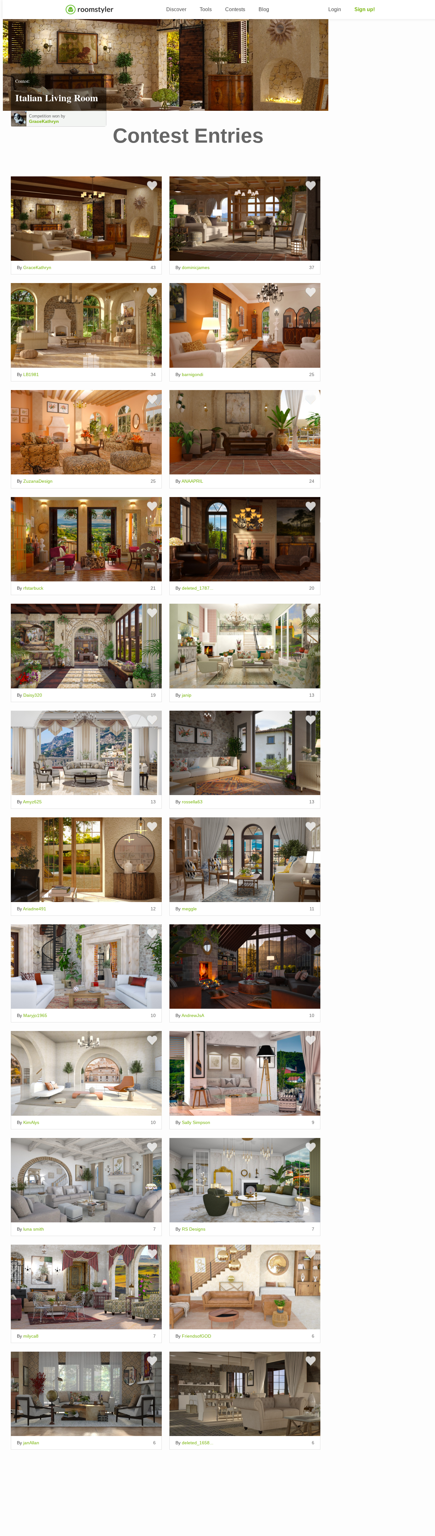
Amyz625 (32, 801)
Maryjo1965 (35, 1015)
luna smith (33, 1229)
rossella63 (192, 801)
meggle (189, 908)
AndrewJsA (193, 1015)
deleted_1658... (197, 1442)
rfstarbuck (33, 588)
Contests (235, 9)
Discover (176, 9)
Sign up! (364, 9)
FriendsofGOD (196, 1336)
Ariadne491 (34, 908)
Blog (264, 9)
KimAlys (31, 1122)
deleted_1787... (197, 588)
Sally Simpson (196, 1122)
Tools (206, 9)
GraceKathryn (44, 121)
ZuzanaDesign (38, 481)
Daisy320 (32, 695)
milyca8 (31, 1336)
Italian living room (56, 97)
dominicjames (196, 267)
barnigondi (192, 374)
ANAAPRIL (192, 481)
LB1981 (31, 374)
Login (334, 9)
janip (186, 695)
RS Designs (193, 1229)
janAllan (31, 1442)
